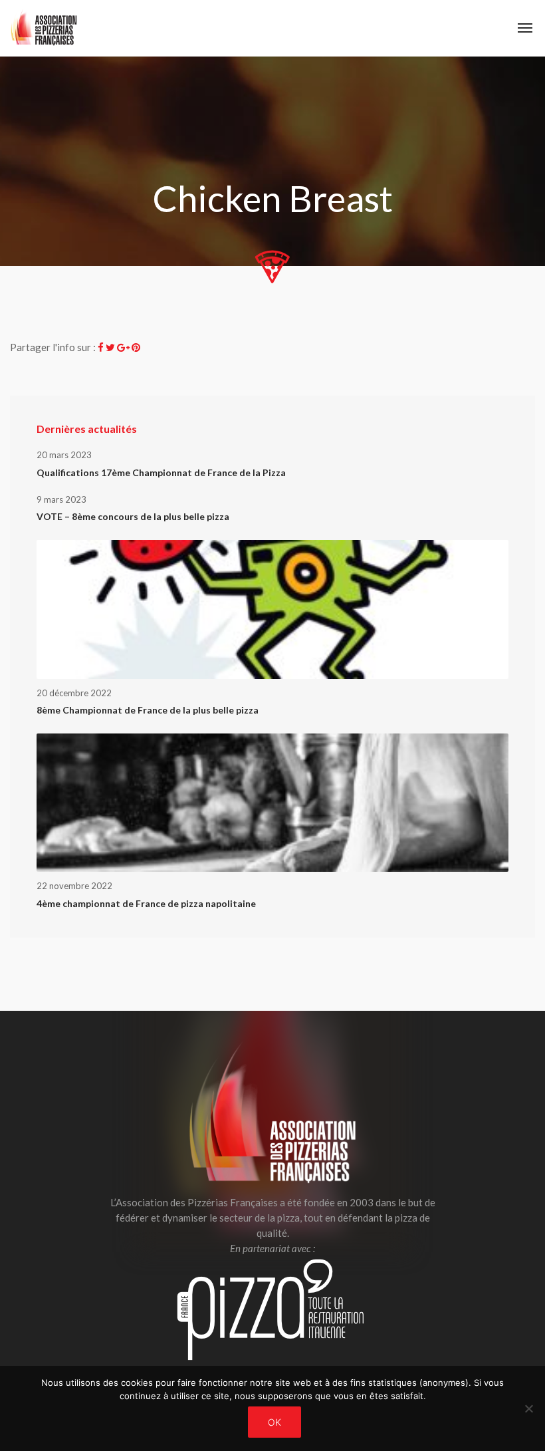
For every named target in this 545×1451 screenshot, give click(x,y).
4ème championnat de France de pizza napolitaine (146, 903)
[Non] (528, 1408)
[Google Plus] (123, 347)
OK (274, 1422)
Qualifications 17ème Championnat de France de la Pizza (161, 472)
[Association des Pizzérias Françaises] (44, 28)
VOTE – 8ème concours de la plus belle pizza (133, 516)
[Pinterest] (136, 347)
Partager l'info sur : (53, 347)
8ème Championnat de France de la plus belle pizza (148, 710)
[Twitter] (110, 347)
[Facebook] (101, 347)
